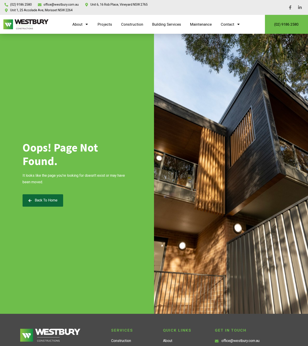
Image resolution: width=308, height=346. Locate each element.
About (77, 24)
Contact (227, 24)
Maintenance (201, 24)
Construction (132, 24)
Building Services (166, 24)
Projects (105, 24)
